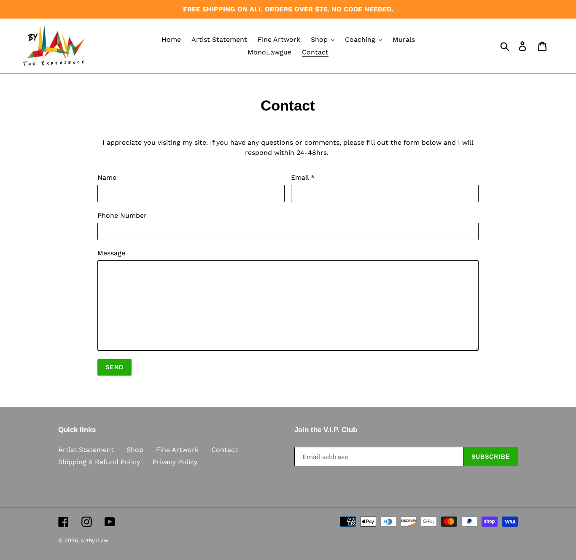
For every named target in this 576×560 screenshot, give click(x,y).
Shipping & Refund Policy (99, 462)
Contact (224, 450)
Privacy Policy (175, 462)
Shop (135, 450)
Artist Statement (86, 450)
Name (106, 177)
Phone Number (122, 215)
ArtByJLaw (94, 540)
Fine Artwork (177, 450)
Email (303, 177)
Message (111, 253)
